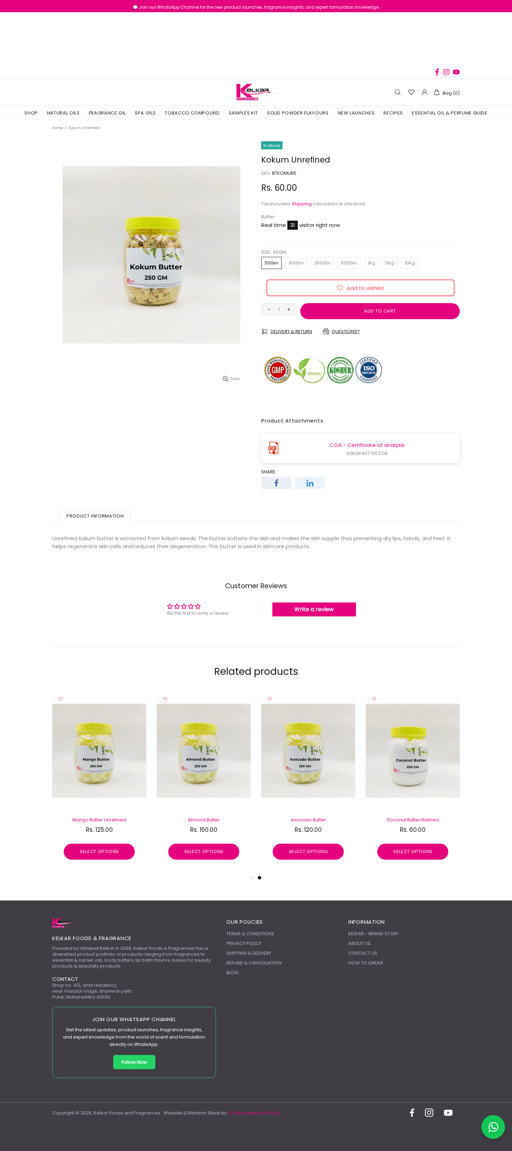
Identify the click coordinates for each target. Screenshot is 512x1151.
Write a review (314, 609)
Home (57, 128)
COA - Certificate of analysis (367, 445)
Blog (232, 972)
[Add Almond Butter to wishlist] (165, 699)
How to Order (365, 963)
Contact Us (362, 953)
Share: (269, 472)
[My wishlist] (411, 92)
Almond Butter (204, 820)
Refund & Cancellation (253, 963)
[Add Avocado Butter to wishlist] (269, 699)
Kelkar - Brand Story (373, 933)
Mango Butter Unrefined (99, 820)
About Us (359, 943)
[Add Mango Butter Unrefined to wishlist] (60, 699)
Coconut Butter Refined (413, 820)
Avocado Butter (308, 820)
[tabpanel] (308, 782)
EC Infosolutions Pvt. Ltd (253, 1113)
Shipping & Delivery (248, 953)
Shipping (302, 204)
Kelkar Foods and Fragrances (256, 92)
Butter (267, 217)
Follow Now (134, 1062)
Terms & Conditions (250, 933)
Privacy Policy (244, 943)
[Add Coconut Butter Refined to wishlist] (374, 699)
